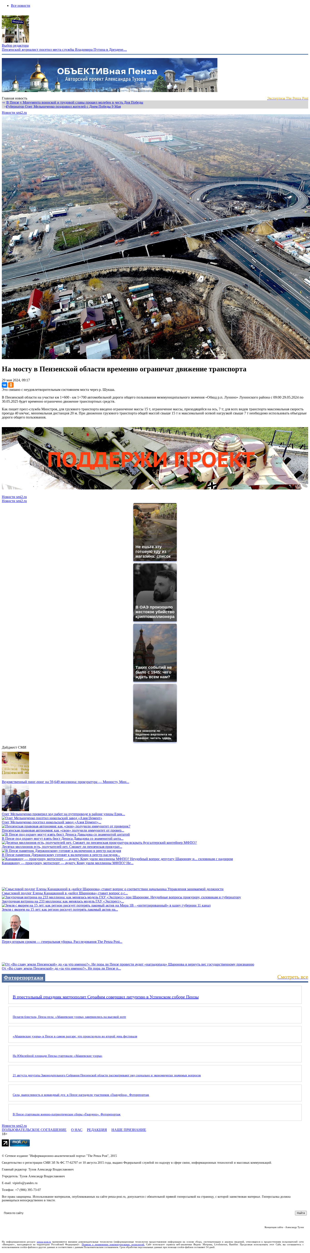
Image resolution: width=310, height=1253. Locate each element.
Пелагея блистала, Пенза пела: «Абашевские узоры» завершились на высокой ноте (69, 1017)
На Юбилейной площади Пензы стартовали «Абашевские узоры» (57, 1056)
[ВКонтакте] (4, 385)
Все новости (20, 5)
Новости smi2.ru (14, 112)
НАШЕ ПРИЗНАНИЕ (128, 1130)
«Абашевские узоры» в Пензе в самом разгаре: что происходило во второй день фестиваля (75, 1036)
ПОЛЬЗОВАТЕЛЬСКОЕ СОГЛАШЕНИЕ (34, 1130)
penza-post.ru (44, 1241)
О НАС (76, 1130)
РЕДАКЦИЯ (97, 1130)
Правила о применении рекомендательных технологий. (113, 1244)
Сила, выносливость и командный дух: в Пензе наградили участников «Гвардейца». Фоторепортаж (81, 1095)
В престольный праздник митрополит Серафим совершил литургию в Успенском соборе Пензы (106, 996)
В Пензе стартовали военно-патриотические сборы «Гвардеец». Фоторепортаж (67, 1114)
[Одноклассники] (11, 385)
